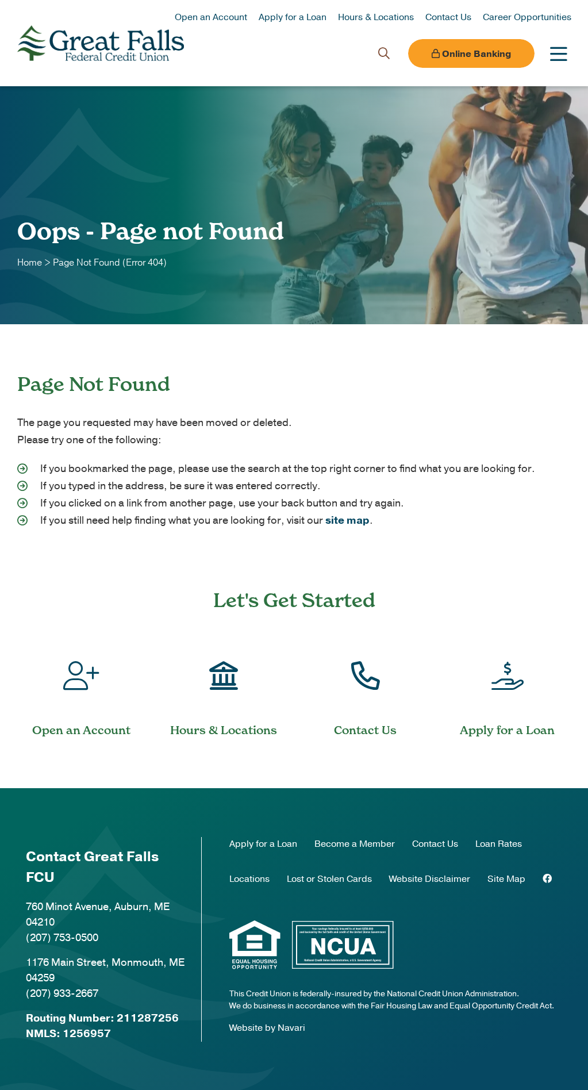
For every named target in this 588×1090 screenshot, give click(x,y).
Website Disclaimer (429, 879)
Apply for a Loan (292, 17)
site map (347, 520)
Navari (291, 1028)
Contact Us (448, 17)
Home (29, 262)
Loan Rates (498, 844)
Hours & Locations (376, 17)
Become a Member (354, 844)
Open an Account (211, 17)
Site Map (506, 879)
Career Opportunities (527, 17)
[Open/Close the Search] (384, 53)
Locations (249, 879)
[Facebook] (547, 879)
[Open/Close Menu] (558, 53)
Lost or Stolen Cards (329, 879)
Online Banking (475, 54)
